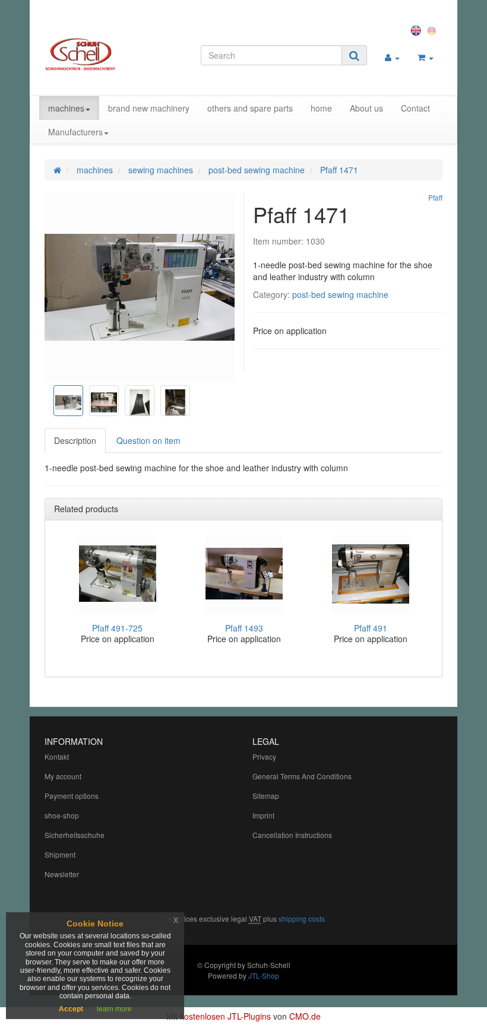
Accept (71, 1009)
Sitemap (265, 796)
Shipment (60, 854)
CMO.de (305, 1016)
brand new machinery (148, 108)
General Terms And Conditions (302, 776)
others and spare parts (250, 108)
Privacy (264, 756)
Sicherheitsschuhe (75, 835)
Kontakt (57, 756)
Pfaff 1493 (244, 628)
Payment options (72, 796)
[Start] (57, 170)
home (321, 108)
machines (66, 108)
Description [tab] (75, 440)
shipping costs (302, 918)
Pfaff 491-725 (117, 628)
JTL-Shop (263, 975)
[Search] (354, 55)
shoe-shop (62, 815)
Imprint (263, 815)
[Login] (392, 57)
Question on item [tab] (148, 440)
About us (366, 108)
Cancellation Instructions (292, 835)
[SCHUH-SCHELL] (105, 54)
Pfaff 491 (370, 628)
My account (63, 776)
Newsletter (62, 874)
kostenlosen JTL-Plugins (225, 1016)
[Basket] (425, 57)
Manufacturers (75, 132)
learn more (114, 1009)
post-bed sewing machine (340, 294)
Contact (415, 108)
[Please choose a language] (417, 30)
